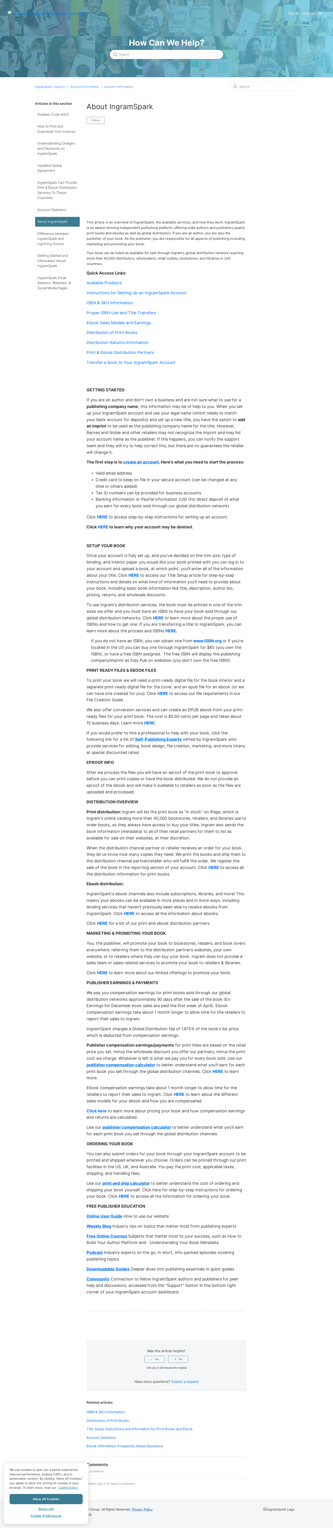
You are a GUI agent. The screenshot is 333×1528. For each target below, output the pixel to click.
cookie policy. (68, 1487)
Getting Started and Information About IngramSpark (52, 260)
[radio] (155, 1359)
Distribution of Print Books (108, 1420)
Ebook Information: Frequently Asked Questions (125, 1446)
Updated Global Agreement (49, 168)
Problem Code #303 (53, 114)
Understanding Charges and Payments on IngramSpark (56, 148)
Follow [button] (95, 120)
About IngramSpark (52, 221)
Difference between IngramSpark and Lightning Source (53, 238)
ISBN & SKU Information (106, 1412)
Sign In (293, 13)
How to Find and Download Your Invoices (56, 129)
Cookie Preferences (46, 1516)
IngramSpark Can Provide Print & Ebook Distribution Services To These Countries (57, 190)
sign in (101, 1483)
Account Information (84, 86)
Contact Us (312, 13)
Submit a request (185, 1381)
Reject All (46, 1509)
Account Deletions (51, 210)
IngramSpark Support (50, 86)
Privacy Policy (142, 1509)
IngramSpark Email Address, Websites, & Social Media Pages (54, 283)
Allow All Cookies (46, 1499)
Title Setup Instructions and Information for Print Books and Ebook (140, 1429)
